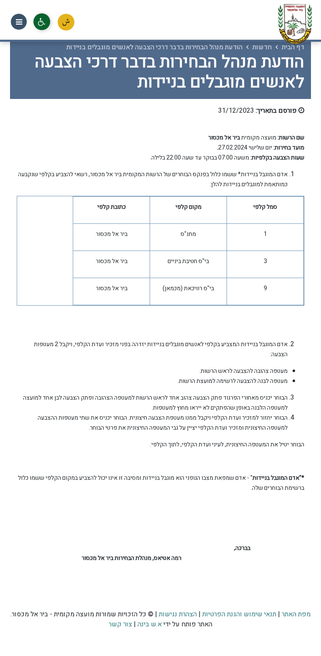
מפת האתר (296, 614)
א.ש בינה (149, 624)
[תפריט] (18, 21)
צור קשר (120, 624)
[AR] (66, 22)
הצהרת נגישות (178, 614)
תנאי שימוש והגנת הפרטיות (239, 614)
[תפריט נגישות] (41, 21)
